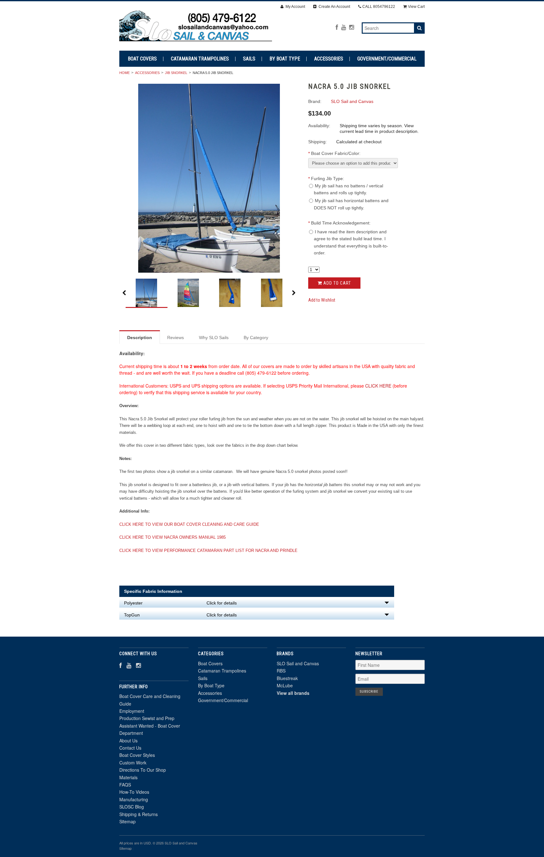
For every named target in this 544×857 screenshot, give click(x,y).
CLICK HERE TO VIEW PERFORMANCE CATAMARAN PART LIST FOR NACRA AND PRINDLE (208, 550)
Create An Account (334, 6)
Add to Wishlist (321, 300)
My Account (295, 6)
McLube (285, 685)
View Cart (416, 6)
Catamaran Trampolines (200, 59)
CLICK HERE (378, 386)
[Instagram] (351, 27)
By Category (256, 337)
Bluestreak (287, 678)
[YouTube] (343, 27)
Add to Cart (336, 283)
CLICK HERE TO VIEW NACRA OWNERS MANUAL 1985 (172, 537)
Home (124, 73)
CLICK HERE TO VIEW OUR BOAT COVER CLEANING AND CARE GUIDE (189, 524)
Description (139, 337)
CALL (378, 6)
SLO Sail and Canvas (298, 663)
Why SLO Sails (214, 337)
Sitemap (127, 821)
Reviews (175, 337)
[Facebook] (337, 27)
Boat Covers (142, 59)
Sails (249, 59)
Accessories (328, 59)
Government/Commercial (386, 59)
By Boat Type (284, 59)
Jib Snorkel (176, 73)
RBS (281, 670)
